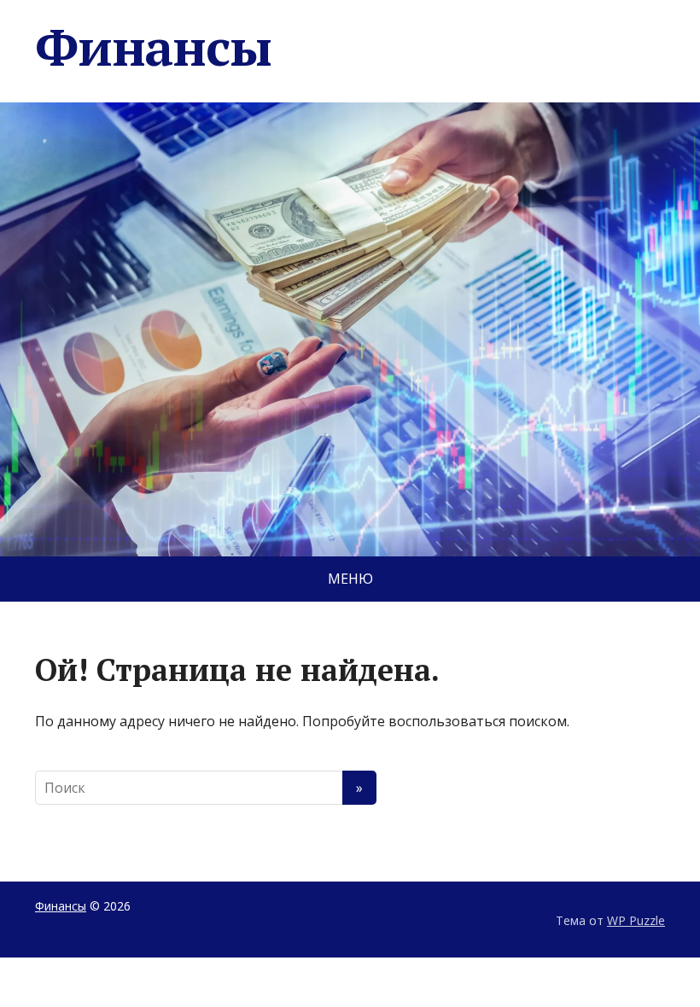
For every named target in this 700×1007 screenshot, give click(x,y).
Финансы (153, 47)
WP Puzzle (636, 920)
